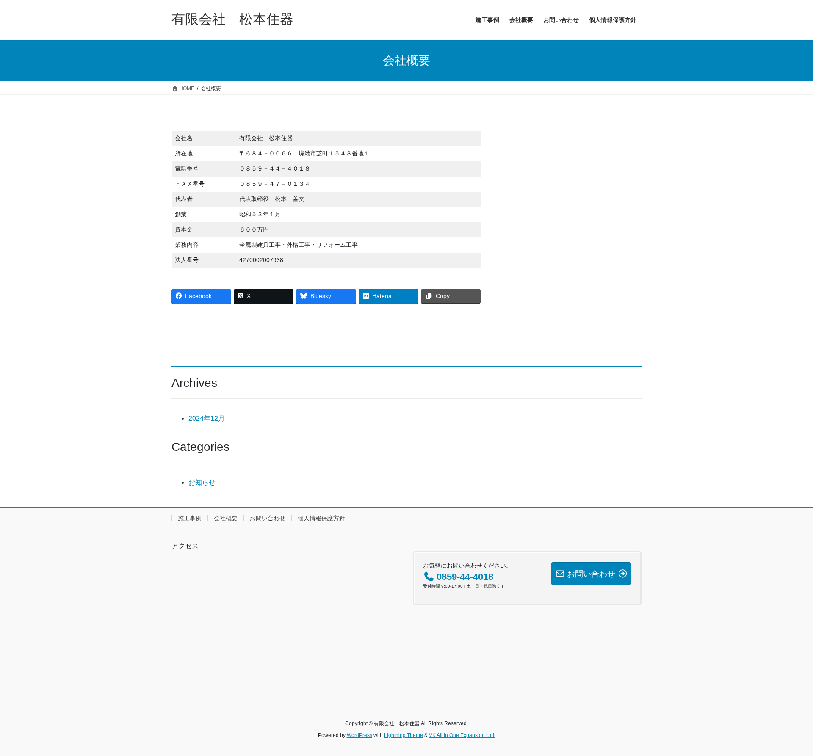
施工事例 (190, 518)
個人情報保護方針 (321, 518)
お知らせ (202, 482)
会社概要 (226, 518)
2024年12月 (206, 418)
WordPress (359, 735)
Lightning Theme (403, 735)
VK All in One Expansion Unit (462, 735)
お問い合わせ (267, 518)
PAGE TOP (787, 725)
